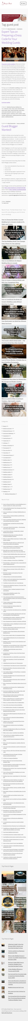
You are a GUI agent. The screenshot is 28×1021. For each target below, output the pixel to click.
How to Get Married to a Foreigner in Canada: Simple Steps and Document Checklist (13, 547)
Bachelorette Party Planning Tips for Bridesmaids (14, 826)
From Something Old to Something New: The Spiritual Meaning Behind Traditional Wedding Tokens (17, 998)
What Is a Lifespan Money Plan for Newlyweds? (13, 702)
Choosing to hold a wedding (8, 64)
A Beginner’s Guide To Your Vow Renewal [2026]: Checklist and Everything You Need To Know (15, 946)
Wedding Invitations (7, 469)
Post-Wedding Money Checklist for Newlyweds (13, 707)
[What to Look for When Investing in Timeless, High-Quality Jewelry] (14, 410)
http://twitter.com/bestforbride (17, 189)
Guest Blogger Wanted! (10, 128)
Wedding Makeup (7, 477)
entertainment (20, 108)
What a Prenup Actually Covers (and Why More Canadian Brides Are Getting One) (13, 695)
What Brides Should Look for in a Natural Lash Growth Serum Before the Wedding (13, 543)
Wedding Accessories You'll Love (16, 987)
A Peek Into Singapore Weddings (10, 758)
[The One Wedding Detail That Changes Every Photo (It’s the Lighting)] (14, 252)
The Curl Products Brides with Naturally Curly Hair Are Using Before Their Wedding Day (14, 614)
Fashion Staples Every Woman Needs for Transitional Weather (12, 606)
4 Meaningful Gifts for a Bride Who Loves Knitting (14, 657)
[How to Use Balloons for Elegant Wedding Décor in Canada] (14, 271)
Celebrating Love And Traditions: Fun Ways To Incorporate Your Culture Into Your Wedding (13, 780)
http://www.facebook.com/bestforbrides (15, 187)
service (17, 113)
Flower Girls (5, 440)
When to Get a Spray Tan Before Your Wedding (13, 732)
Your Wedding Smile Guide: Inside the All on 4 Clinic (14, 837)
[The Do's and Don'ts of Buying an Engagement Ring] (20, 877)
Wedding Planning (11, 107)
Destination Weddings (8, 433)
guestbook (4, 113)
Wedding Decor (6, 462)
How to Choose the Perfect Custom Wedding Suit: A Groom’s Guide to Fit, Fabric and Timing (13, 222)
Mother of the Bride (7, 445)
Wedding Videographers (10, 494)
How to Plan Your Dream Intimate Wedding (12, 705)
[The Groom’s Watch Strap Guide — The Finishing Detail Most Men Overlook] (14, 351)
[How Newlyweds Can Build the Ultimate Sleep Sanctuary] (14, 332)
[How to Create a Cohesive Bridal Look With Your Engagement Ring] (14, 291)
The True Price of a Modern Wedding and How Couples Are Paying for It (13, 736)
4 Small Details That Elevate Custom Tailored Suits (14, 665)
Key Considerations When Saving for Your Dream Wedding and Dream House (14, 710)
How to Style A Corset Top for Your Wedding (13, 843)
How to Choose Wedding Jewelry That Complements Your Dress (11, 593)
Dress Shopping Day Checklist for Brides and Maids (14, 621)
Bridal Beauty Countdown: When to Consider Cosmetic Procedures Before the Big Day (13, 811)
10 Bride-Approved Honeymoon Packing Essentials (14, 566)
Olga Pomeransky (12, 29)
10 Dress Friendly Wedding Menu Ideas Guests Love (14, 554)
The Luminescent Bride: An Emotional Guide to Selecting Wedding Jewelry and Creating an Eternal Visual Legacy (14, 598)
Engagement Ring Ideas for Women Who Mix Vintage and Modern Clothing (13, 535)
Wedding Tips (19, 107)
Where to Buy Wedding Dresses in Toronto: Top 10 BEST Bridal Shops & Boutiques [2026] (17, 957)
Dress (10, 108)
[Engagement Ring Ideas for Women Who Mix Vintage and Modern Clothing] (14, 390)
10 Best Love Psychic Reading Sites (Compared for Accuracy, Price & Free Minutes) (14, 580)
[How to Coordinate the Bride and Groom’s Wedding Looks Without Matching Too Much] (14, 313)
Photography (6, 448)
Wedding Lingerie (7, 474)
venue (23, 113)
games (5, 110)
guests (8, 113)
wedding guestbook (17, 115)
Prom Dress (5, 452)
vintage (3, 115)
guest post (19, 111)
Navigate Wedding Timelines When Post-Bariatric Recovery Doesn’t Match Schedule (14, 765)
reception (13, 113)
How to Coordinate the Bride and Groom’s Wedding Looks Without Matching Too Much (12, 302)
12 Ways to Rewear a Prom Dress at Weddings (13, 560)
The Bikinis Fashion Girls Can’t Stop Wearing (13, 583)
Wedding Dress (6, 465)
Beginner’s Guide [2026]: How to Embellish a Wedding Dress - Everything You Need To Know (16, 964)
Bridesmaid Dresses (7, 431)
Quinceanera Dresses (8, 455)
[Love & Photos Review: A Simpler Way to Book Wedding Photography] (14, 371)
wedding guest (9, 115)
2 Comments (19, 29)
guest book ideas (15, 110)
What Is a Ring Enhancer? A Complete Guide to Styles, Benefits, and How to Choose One (13, 699)
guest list (14, 111)
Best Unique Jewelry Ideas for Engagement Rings (14, 635)
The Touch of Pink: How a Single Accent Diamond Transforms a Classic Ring (14, 557)
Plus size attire (6, 450)
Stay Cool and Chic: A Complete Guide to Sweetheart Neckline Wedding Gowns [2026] (17, 975)
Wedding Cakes (6, 460)
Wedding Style (6, 481)
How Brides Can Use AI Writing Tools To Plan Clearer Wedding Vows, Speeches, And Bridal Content (14, 646)
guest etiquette (7, 111)
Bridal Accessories (7, 428)
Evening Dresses (6, 438)
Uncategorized (6, 457)
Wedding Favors (6, 467)
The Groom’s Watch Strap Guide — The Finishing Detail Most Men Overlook (14, 528)
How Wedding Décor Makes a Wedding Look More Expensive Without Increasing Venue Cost (14, 618)
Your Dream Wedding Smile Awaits (10, 832)
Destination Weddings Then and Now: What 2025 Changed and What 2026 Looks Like (14, 691)
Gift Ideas (5, 443)
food (3, 110)
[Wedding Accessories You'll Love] (20, 914)
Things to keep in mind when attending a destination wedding (12, 603)
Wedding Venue (6, 489)
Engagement (6, 435)
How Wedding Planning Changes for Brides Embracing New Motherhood (12, 755)
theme (20, 113)
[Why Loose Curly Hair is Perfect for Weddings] (8, 927)
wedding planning (9, 116)
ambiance (6, 108)
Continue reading (6, 102)
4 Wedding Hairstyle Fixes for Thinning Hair (13, 663)
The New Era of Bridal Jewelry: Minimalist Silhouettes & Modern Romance (12, 858)
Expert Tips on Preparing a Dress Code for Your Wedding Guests (11, 37)
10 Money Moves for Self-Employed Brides (12, 576)
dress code (14, 108)
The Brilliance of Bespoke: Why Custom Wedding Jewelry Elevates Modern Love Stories (14, 829)
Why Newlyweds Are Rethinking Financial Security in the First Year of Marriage (14, 807)
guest (9, 110)
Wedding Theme (6, 484)
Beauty (4, 426)
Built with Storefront (7, 1012)
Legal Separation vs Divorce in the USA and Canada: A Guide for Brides (12, 854)
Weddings (8, 201)
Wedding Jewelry (7, 472)
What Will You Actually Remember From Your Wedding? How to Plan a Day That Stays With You (14, 551)
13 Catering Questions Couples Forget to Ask (13, 834)
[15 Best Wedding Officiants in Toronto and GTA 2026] (8, 902)
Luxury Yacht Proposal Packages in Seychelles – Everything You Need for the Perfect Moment (13, 850)
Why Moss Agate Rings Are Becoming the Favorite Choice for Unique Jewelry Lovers (14, 628)
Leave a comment (21, 123)
